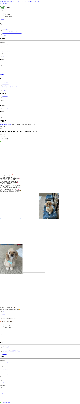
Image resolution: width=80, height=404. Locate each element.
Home (2, 19)
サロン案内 (5, 30)
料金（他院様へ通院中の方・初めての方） (12, 33)
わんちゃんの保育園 (7, 51)
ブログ (4, 64)
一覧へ (4, 312)
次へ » (3, 314)
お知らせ (4, 62)
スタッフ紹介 (5, 29)
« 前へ (3, 311)
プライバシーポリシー (7, 65)
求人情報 (4, 35)
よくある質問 (5, 34)
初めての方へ (5, 27)
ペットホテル (5, 56)
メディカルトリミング (7, 46)
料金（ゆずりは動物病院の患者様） (10, 31)
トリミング (5, 44)
